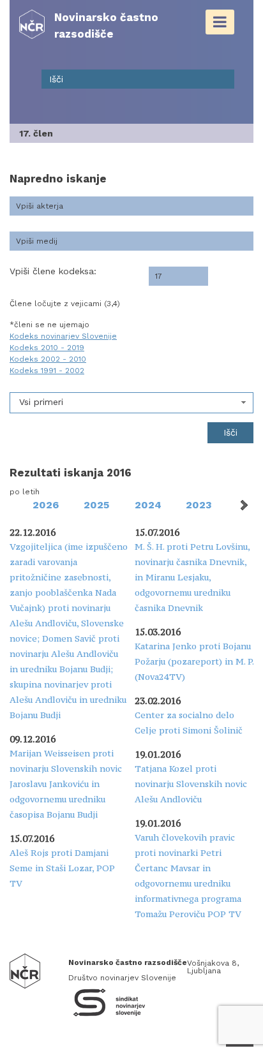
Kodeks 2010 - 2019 (47, 347)
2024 (148, 505)
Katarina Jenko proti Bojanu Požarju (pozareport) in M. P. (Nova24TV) (194, 661)
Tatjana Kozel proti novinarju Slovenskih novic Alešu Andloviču (191, 784)
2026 (46, 505)
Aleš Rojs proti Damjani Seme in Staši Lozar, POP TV (62, 868)
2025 (96, 505)
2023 (199, 505)
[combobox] (131, 402)
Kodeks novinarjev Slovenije (63, 336)
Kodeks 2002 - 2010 (48, 359)
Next (243, 505)
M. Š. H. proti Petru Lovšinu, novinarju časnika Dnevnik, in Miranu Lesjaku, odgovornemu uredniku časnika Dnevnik (192, 577)
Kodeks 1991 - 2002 (47, 370)
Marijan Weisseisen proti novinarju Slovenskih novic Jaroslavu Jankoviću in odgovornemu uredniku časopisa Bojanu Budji (66, 783)
